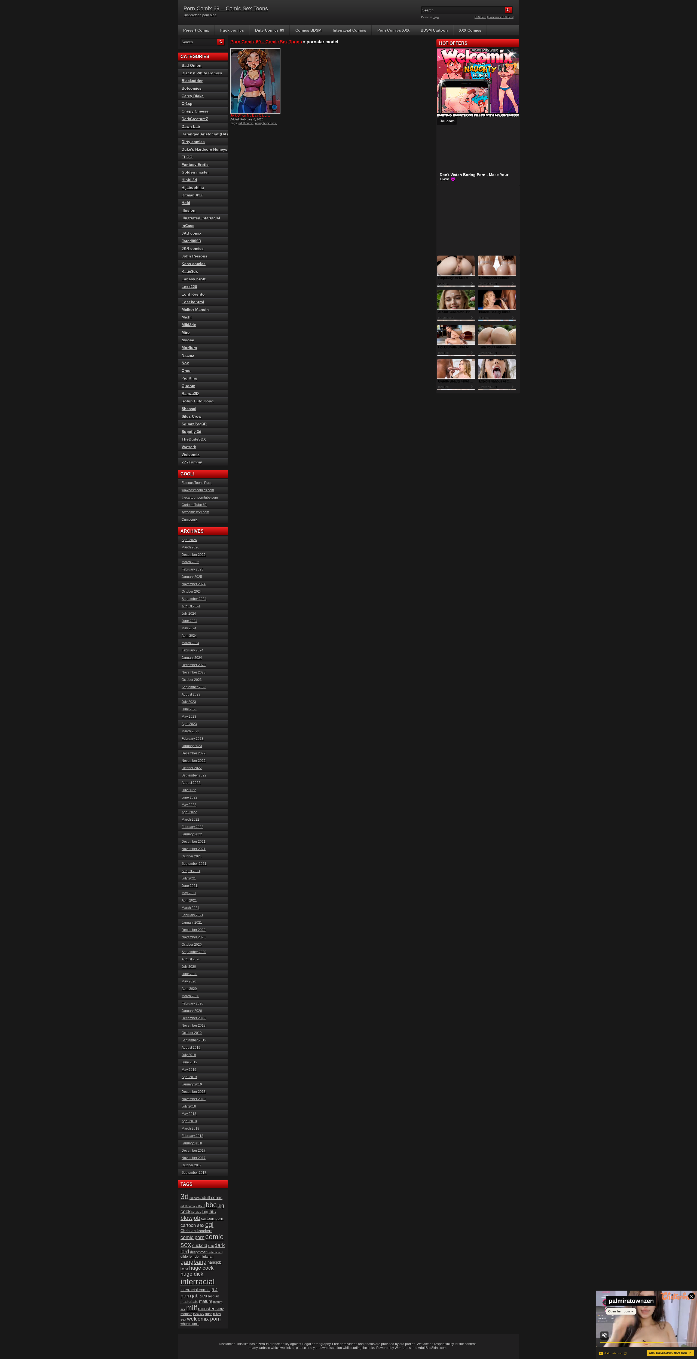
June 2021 (189, 886)
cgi (209, 1224)
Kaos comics (194, 264)
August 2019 (191, 1047)
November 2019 (194, 1025)
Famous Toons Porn (196, 483)
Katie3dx (190, 271)
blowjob (190, 1218)
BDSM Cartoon (434, 30)
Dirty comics (193, 141)
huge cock (201, 1268)
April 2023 (189, 724)
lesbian (213, 1296)
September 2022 (194, 775)
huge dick (192, 1274)
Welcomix (191, 454)
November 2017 (194, 1158)
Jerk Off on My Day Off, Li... (250, 115)
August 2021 (191, 871)
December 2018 (194, 1092)
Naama (188, 355)
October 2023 (192, 680)
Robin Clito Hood (198, 401)
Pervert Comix (196, 30)
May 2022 (189, 805)
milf (191, 1308)
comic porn (192, 1237)
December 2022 (194, 753)
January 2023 (192, 746)
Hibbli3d (189, 180)
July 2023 (189, 702)
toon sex (198, 1314)
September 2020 (194, 952)
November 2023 (194, 672)
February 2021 (192, 915)
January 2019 (192, 1084)
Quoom (188, 386)
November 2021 (194, 849)
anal (200, 1205)
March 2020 (190, 996)
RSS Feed (480, 17)
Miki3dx (189, 325)
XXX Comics (470, 30)
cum (211, 1246)
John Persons (194, 256)
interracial (198, 1281)
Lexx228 (189, 286)
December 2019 (194, 1018)
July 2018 (189, 1106)
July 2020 (189, 967)
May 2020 (189, 981)
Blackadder (192, 80)
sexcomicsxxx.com (195, 512)
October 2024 (192, 591)
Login (436, 17)
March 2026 (190, 547)
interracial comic (195, 1289)
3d (185, 1196)
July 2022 (189, 790)
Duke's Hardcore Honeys (204, 149)
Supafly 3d (191, 431)
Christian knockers (196, 1230)
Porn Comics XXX (393, 30)
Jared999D (191, 241)
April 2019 (189, 1077)
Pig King (189, 378)
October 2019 (192, 1033)
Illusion (188, 210)
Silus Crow (191, 416)
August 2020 (191, 959)
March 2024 (190, 643)
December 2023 (194, 665)
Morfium (189, 347)
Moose (188, 340)
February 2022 (192, 827)
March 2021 (190, 908)
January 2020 (192, 1011)
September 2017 (194, 1173)
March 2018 (190, 1128)
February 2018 (192, 1136)
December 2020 (194, 930)
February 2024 (192, 650)
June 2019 (189, 1062)
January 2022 (192, 834)
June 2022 (189, 797)
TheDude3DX (194, 439)
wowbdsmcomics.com (198, 490)
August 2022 (191, 783)
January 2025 (192, 577)
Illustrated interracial (201, 218)
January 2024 (192, 658)
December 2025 (194, 555)
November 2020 (194, 937)
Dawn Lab (191, 126)
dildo (184, 1256)
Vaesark (189, 447)
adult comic (246, 123)
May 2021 (189, 893)
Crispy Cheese (195, 111)
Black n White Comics (202, 73)
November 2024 (194, 584)
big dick (196, 1212)
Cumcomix (189, 519)
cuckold (199, 1245)
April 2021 (189, 900)
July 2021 (189, 878)
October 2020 (192, 945)
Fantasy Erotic (195, 164)
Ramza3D (190, 393)
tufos (208, 1314)
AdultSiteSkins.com (432, 1348)
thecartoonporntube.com (200, 497)
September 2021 (194, 864)
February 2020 (192, 1003)
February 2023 (192, 739)
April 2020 (189, 989)
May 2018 (189, 1114)
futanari (207, 1256)
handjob (214, 1262)
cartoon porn (212, 1219)
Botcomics (191, 88)
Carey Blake (193, 96)
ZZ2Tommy (192, 462)
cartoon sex (192, 1225)
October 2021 (192, 856)
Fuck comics (232, 30)
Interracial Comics (349, 30)
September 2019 (194, 1040)
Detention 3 (214, 1252)
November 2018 (194, 1099)
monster (206, 1308)
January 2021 (192, 922)
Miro (186, 332)
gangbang (194, 1261)
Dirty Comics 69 (269, 30)
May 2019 (189, 1070)
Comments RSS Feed (500, 17)
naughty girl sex (265, 123)
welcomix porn (204, 1319)
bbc (211, 1205)
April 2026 (189, 540)
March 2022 (190, 819)
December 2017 (194, 1150)
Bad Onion (191, 65)
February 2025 (192, 569)
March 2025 (190, 562)
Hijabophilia (193, 187)
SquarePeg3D (194, 424)
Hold (186, 203)
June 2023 (189, 709)
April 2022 (189, 812)
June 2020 (189, 974)
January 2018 (192, 1143)
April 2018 (189, 1121)
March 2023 (190, 731)
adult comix (188, 1206)
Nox (185, 363)
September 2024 (194, 599)
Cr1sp (187, 103)
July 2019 (189, 1055)
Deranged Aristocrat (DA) (205, 134)
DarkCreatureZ (195, 119)
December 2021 (194, 842)
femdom (195, 1256)
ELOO (187, 157)
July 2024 (189, 613)
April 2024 (189, 636)
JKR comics (193, 248)
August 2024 (191, 606)
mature (205, 1301)
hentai (184, 1268)
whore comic (190, 1324)
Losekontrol (193, 302)
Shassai (189, 409)
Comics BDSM (308, 30)
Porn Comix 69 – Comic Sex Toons (226, 8)
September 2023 (194, 687)
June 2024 (189, 621)
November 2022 (194, 761)
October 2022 (192, 768)
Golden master (195, 172)
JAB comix (191, 233)
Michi (187, 317)
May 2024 (189, 628)
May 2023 (189, 716)
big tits (209, 1211)
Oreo (186, 370)
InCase (188, 225)
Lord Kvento (193, 294)
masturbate (189, 1302)
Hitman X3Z (192, 195)
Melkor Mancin (195, 309)
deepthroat (198, 1252)
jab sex (199, 1296)
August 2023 (191, 694)
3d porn (194, 1198)
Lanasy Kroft (194, 279)
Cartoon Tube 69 (194, 505)
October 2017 (192, 1165)
